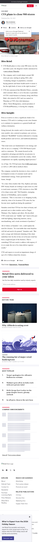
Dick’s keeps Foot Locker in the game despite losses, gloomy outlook (19, 392)
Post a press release (14, 455)
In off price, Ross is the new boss (20, 400)
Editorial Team (5, 484)
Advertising (19, 481)
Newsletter (4, 490)
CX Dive (18, 495)
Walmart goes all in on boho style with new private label (20, 384)
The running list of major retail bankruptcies (17, 358)
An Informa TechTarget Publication (19, 1)
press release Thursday (11, 71)
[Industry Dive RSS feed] (14, 470)
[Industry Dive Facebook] (7, 470)
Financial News (23, 264)
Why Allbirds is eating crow (15, 325)
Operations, (13, 264)
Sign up (30, 5)
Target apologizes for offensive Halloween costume (19, 376)
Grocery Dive (20, 498)
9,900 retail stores (31, 164)
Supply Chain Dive (22, 504)
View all (4, 455)
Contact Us (5, 487)
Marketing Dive (20, 501)
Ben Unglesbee (10, 22)
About (3, 481)
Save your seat (8, 538)
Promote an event (21, 487)
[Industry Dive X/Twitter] (10, 470)
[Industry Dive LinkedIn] (3, 470)
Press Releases (6, 498)
